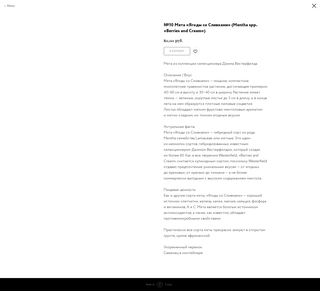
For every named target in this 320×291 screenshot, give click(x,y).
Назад (11, 5)
